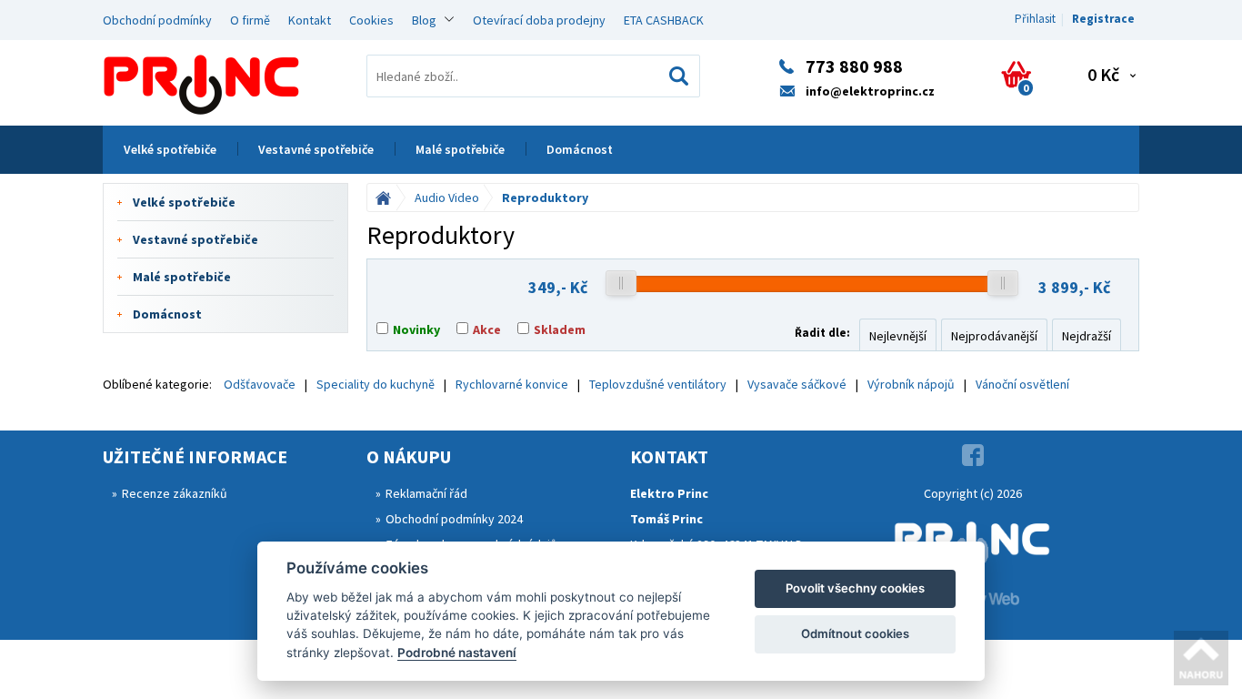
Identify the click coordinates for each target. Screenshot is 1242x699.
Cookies (371, 20)
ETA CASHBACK (664, 20)
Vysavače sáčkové (796, 384)
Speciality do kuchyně (375, 384)
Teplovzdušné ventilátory (657, 384)
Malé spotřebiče (460, 149)
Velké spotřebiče (170, 149)
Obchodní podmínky (157, 20)
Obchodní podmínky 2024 (454, 519)
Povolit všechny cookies (855, 588)
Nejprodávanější (994, 336)
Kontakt (309, 20)
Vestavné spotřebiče (316, 149)
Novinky (416, 329)
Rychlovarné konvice (512, 384)
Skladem (560, 329)
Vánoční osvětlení (1022, 384)
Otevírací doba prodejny (539, 20)
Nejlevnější (897, 336)
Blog (424, 20)
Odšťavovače (259, 384)
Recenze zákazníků (174, 493)
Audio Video (447, 197)
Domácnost (579, 149)
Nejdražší (1086, 336)
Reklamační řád (426, 493)
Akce (487, 329)
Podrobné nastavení (456, 652)
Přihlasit (1035, 18)
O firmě (250, 20)
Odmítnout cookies (855, 633)
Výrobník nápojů (911, 384)
